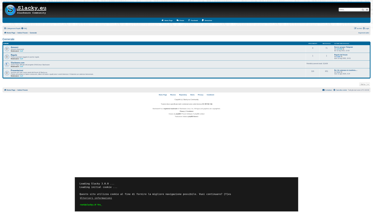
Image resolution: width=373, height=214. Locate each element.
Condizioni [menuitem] (210, 95)
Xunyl (338, 72)
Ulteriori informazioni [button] (96, 198)
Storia (192, 95)
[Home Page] (25, 10)
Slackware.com (17, 63)
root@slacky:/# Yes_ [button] (91, 205)
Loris (338, 56)
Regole (14, 55)
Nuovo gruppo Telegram (343, 47)
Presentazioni (17, 70)
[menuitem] (24, 28)
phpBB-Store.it (193, 116)
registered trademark (170, 108)
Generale (8, 39)
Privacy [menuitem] (200, 95)
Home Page (163, 95)
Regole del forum (341, 55)
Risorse (173, 95)
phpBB (178, 114)
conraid (339, 49)
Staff (21, 51)
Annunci (14, 47)
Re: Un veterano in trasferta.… (345, 70)
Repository (183, 95)
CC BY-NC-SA (207, 104)
